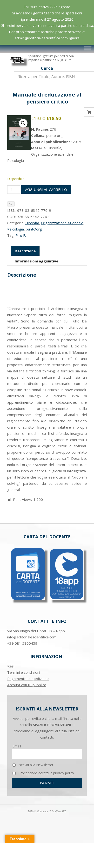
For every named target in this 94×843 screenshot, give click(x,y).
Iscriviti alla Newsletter (35, 765)
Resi (10, 666)
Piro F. (20, 235)
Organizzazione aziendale (62, 222)
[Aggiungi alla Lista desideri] (11, 203)
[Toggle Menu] (88, 48)
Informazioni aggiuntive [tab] (36, 261)
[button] (23, 123)
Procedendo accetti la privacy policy (45, 773)
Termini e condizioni (23, 672)
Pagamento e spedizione (28, 678)
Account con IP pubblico (26, 684)
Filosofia (32, 222)
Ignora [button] (74, 38)
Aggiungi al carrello (46, 189)
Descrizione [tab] (25, 251)
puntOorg (34, 229)
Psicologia (15, 229)
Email (17, 746)
